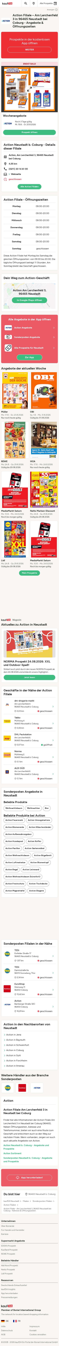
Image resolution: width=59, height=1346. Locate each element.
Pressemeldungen (9, 1297)
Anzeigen (50, 10)
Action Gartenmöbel (34, 848)
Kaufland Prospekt (9, 1250)
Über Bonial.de (7, 1226)
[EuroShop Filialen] (22, 1088)
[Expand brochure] (29, 89)
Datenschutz (7, 1330)
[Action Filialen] (36, 1088)
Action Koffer (34, 841)
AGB (3, 1334)
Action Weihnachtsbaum (17, 855)
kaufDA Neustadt (11, 1201)
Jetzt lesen (29, 677)
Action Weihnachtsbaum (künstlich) (22, 876)
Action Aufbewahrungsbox (18, 834)
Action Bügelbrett (43, 855)
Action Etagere (36, 891)
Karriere (4, 1234)
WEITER (29, 49)
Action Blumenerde (14, 827)
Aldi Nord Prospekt (9, 1265)
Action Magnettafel (14, 891)
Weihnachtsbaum (13, 808)
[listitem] (15, 395)
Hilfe (3, 1326)
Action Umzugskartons (39, 820)
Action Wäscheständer (40, 827)
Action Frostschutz (14, 883)
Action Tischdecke (38, 883)
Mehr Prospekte (29, 573)
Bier (47, 808)
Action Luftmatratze (15, 862)
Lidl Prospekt (7, 1273)
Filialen (26, 1201)
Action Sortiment (12, 1153)
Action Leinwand (31, 869)
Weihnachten (33, 808)
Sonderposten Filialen (42, 1201)
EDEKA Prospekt (8, 1246)
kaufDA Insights (8, 1289)
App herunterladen (9, 1293)
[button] (29, 99)
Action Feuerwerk (14, 820)
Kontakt (33, 1330)
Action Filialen (10, 1205)
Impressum (35, 1326)
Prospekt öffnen (29, 132)
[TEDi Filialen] (7, 1088)
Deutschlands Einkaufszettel (14, 1285)
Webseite (16, 174)
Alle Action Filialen (29, 186)
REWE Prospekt (8, 1254)
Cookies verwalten (38, 1334)
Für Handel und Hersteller (12, 1230)
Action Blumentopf (39, 862)
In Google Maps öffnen (29, 300)
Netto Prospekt (8, 1269)
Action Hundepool (14, 841)
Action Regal (11, 869)
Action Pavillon (12, 848)
